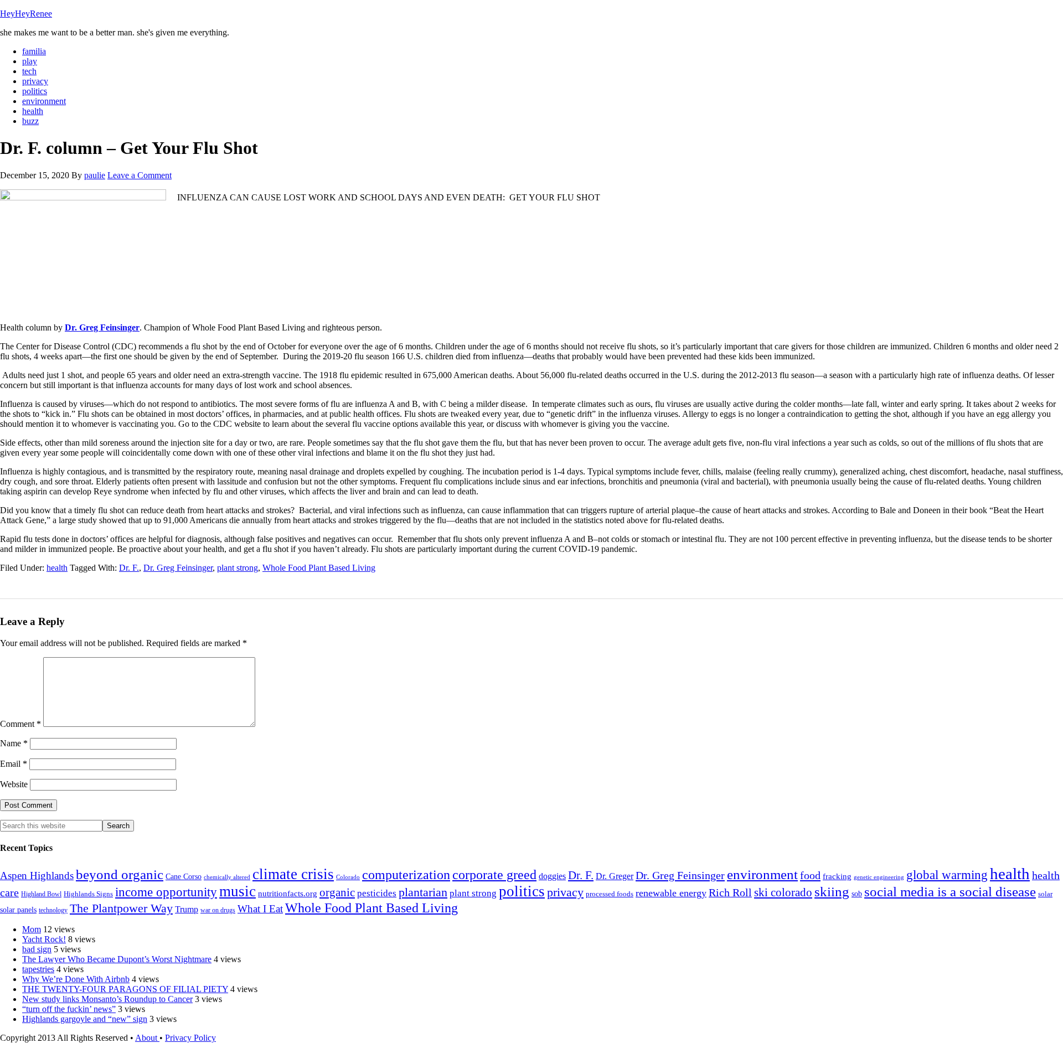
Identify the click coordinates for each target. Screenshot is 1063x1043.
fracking (837, 876)
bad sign (36, 949)
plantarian (423, 892)
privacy (565, 892)
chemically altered (227, 877)
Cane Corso (184, 876)
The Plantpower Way (121, 908)
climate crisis (293, 874)
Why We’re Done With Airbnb (76, 979)
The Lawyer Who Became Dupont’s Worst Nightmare (116, 959)
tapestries (38, 969)
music (237, 891)
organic (337, 892)
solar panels (18, 910)
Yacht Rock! (44, 939)
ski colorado (783, 892)
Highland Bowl (41, 894)
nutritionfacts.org (287, 893)
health (57, 567)
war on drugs (217, 910)
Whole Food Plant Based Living (318, 567)
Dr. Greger (614, 876)
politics (522, 891)
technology (53, 910)
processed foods (609, 894)
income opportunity (166, 892)
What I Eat (260, 909)
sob (857, 894)
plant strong (237, 567)
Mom (31, 929)
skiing (831, 891)
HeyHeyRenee (26, 13)
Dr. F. (129, 567)
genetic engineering (879, 877)
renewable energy (671, 893)
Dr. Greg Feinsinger (102, 327)
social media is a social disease (950, 891)
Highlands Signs (88, 894)
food (810, 875)
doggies (552, 876)
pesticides (376, 893)
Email (13, 763)
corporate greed (494, 874)
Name (14, 743)
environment (762, 874)
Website (14, 784)
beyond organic (119, 874)
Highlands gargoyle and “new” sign (84, 1019)
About (147, 1037)
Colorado (348, 877)
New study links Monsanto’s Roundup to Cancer (107, 999)
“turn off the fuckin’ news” (69, 1009)
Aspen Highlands (37, 875)
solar (1045, 894)
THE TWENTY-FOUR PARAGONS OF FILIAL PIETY (125, 989)
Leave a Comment (139, 175)
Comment (20, 724)
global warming (947, 875)
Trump (186, 909)
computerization (406, 875)
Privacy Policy (190, 1037)
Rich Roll (730, 892)
